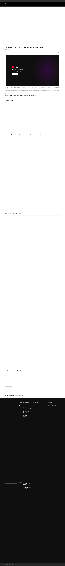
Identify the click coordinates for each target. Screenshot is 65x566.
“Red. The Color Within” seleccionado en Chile (14, 395)
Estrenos (6, 50)
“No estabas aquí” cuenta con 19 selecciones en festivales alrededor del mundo (27, 486)
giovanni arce (12, 95)
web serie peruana (33, 95)
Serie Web (25, 95)
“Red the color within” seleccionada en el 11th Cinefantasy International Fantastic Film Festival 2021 (24, 384)
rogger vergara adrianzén (18, 95)
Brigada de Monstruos (41, 52)
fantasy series (7, 95)
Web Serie (28, 95)
